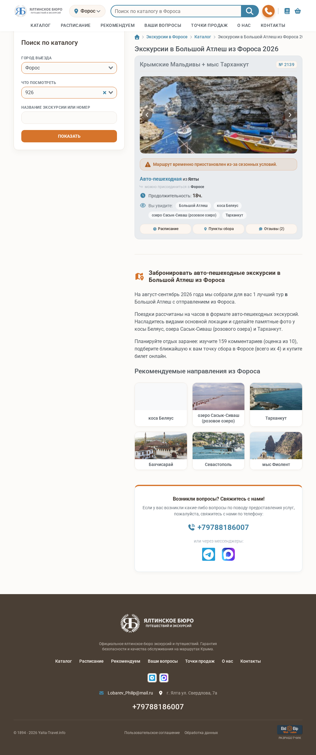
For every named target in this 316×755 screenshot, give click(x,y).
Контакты (250, 661)
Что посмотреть (38, 83)
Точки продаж (199, 661)
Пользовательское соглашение (152, 733)
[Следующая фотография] (290, 115)
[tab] (165, 229)
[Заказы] (287, 11)
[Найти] (250, 11)
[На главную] (39, 11)
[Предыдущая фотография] (147, 115)
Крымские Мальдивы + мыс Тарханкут (194, 64)
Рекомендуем (125, 661)
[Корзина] (297, 11)
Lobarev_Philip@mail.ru (130, 692)
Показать (69, 136)
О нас (227, 661)
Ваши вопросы (163, 661)
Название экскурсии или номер (55, 107)
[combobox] (69, 68)
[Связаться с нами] (268, 11)
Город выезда (36, 58)
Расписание (91, 661)
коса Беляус (227, 205)
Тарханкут (234, 215)
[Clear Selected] (104, 92)
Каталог (63, 661)
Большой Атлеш (193, 205)
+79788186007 (158, 707)
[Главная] (137, 37)
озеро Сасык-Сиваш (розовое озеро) (184, 215)
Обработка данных (201, 733)
